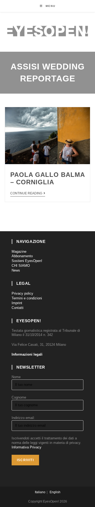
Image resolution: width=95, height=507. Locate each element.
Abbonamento (22, 256)
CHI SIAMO (21, 266)
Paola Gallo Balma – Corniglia (47, 178)
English (55, 492)
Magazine (19, 252)
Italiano (40, 492)
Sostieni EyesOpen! (27, 261)
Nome (16, 377)
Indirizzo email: (23, 418)
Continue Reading (26, 193)
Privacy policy (22, 293)
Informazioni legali (27, 354)
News (16, 270)
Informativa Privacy (26, 447)
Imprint (17, 303)
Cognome (19, 397)
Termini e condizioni (27, 298)
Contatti (17, 308)
